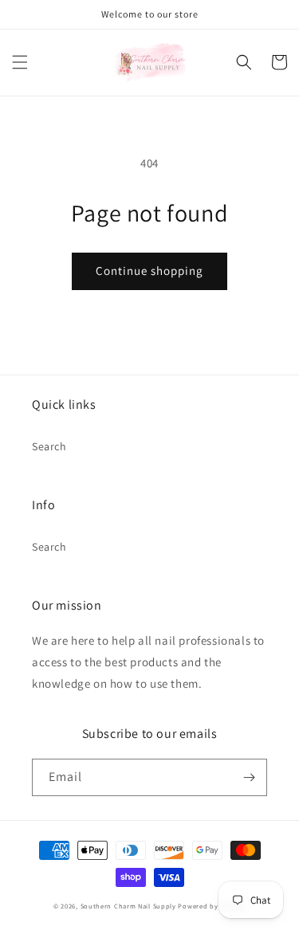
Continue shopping (149, 270)
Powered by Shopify (212, 905)
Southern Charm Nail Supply (128, 905)
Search (49, 446)
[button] (19, 62)
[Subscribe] (248, 777)
